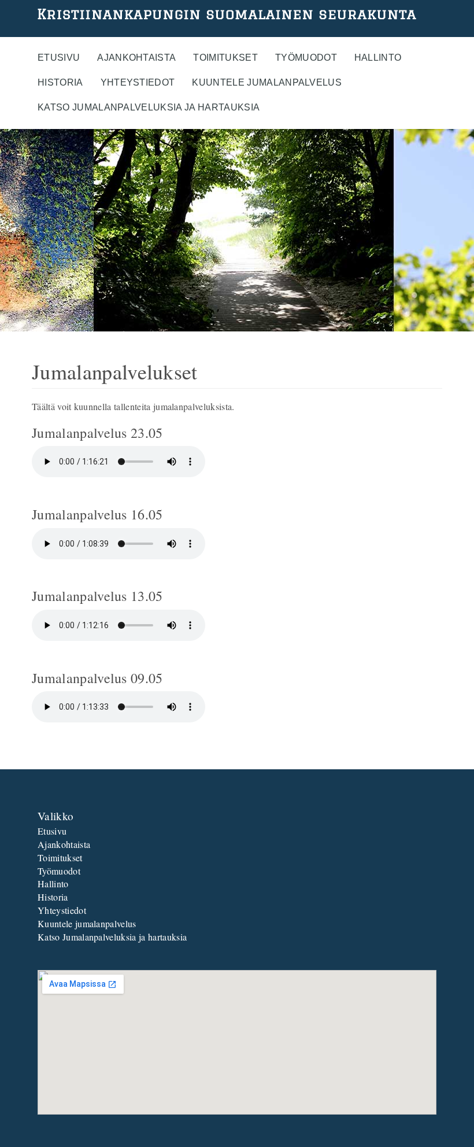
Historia (60, 82)
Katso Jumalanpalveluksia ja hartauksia (149, 107)
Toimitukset (225, 57)
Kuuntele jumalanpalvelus (267, 82)
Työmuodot (306, 57)
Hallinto (378, 57)
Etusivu (59, 57)
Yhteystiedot (138, 82)
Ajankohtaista (136, 57)
